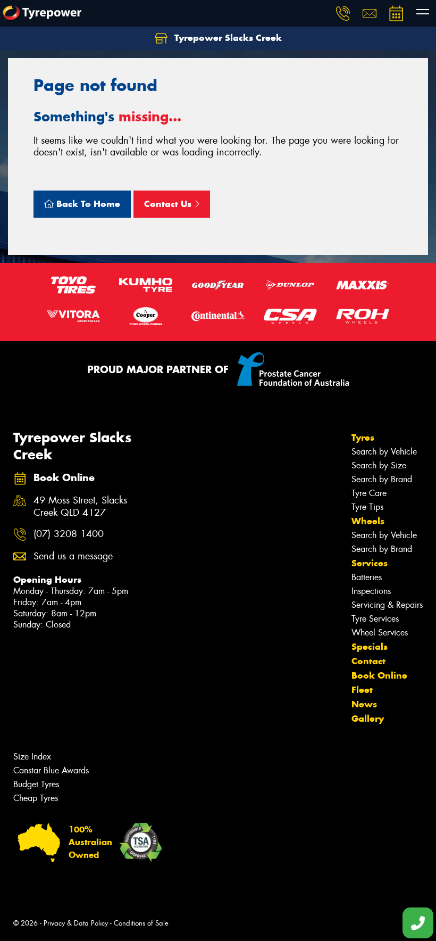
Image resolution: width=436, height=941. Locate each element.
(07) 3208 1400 (68, 534)
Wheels (367, 521)
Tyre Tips (367, 507)
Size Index (32, 756)
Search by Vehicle (384, 451)
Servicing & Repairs (387, 604)
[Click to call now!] (343, 13)
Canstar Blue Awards (51, 770)
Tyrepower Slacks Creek (227, 38)
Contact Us (169, 204)
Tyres (362, 437)
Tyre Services (375, 618)
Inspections (371, 591)
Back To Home (87, 204)
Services (369, 563)
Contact (368, 661)
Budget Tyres (36, 784)
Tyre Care (369, 493)
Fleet (362, 690)
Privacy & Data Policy (76, 923)
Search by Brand (381, 479)
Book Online (379, 675)
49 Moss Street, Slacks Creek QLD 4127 (80, 506)
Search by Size (378, 465)
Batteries (366, 577)
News (364, 704)
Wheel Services (379, 632)
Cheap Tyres (35, 798)
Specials (369, 647)
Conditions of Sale (141, 923)
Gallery (367, 718)
